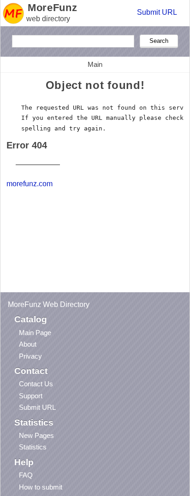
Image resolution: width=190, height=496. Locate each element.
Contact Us (36, 384)
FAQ (26, 475)
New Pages (36, 435)
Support (30, 396)
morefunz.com (29, 184)
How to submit (40, 487)
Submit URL (157, 12)
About (27, 344)
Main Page (35, 333)
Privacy (30, 356)
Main (95, 64)
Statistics (33, 447)
